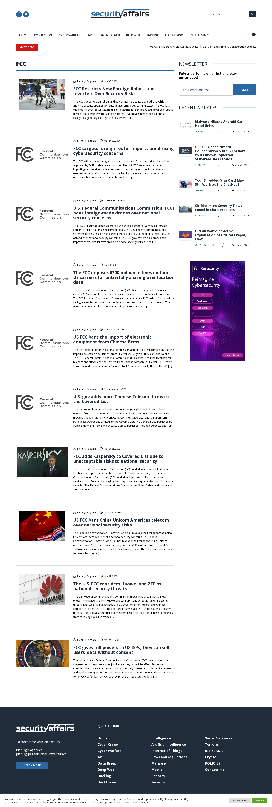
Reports (158, 776)
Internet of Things (166, 750)
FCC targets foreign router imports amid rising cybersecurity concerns (123, 150)
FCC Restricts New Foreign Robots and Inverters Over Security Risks (114, 91)
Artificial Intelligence (168, 744)
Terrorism (213, 744)
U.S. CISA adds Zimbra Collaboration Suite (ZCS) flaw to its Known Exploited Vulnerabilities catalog (220, 153)
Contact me (215, 769)
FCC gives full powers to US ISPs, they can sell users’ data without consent (121, 649)
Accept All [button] (260, 800)
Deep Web (133, 35)
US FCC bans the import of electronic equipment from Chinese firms (112, 339)
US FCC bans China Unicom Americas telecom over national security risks (121, 522)
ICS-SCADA (214, 750)
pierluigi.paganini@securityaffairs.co (41, 754)
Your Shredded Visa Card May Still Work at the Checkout (219, 182)
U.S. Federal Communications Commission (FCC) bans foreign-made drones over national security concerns (123, 213)
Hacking (152, 35)
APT (91, 35)
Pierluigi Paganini (86, 81)
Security (200, 165)
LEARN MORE (32, 765)
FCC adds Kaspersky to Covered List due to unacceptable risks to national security (118, 458)
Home (23, 35)
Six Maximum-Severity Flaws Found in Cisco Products (218, 207)
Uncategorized (204, 245)
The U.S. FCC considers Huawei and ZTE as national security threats (117, 586)
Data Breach (110, 35)
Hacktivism (174, 35)
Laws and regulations (169, 757)
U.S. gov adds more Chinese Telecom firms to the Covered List (121, 399)
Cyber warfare (70, 35)
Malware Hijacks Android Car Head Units (165, 46)
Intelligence (199, 35)
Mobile (157, 769)
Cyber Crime (43, 35)
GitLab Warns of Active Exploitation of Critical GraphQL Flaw (222, 235)
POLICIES (212, 763)
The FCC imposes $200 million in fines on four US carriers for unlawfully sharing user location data (123, 277)
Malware (158, 763)
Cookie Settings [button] (239, 800)
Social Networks (218, 738)
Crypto (210, 757)
